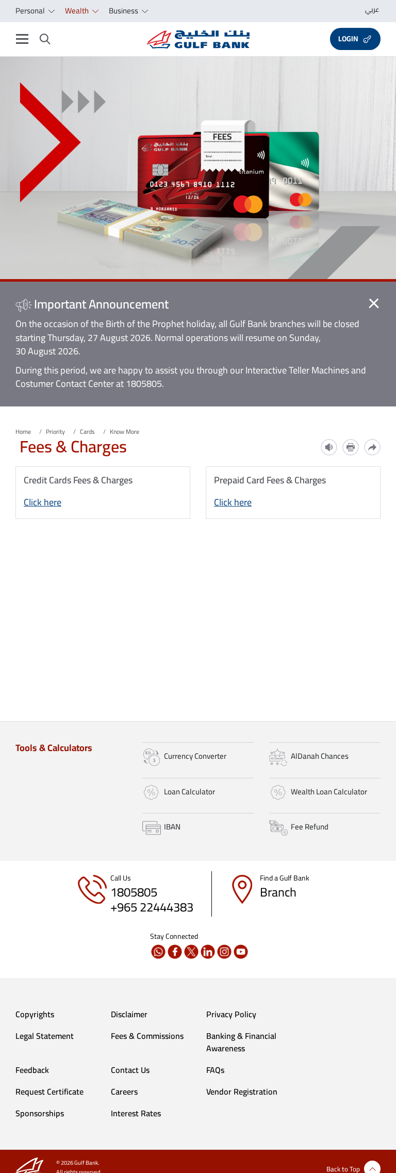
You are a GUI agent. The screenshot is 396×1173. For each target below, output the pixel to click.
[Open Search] (45, 39)
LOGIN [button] (348, 38)
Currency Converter (195, 755)
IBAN (172, 826)
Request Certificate (49, 1091)
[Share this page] (372, 447)
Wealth (77, 10)
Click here (42, 502)
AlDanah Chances (320, 755)
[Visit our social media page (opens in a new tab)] (158, 951)
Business (124, 10)
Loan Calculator (189, 791)
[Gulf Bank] (198, 39)
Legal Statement (44, 1036)
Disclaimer (129, 1014)
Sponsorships (39, 1113)
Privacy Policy (231, 1014)
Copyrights (34, 1014)
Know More (124, 431)
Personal (30, 10)
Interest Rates (136, 1113)
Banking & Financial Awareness (241, 1042)
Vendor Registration (241, 1091)
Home (23, 431)
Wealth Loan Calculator (329, 791)
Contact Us (130, 1070)
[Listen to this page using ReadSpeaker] (329, 447)
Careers (124, 1091)
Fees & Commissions (147, 1036)
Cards (87, 431)
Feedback (32, 1070)
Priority (55, 431)
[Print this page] (350, 447)
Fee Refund (309, 826)
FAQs (215, 1070)
